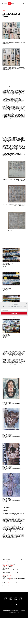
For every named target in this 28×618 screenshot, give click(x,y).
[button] (14, 304)
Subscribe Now (14, 313)
